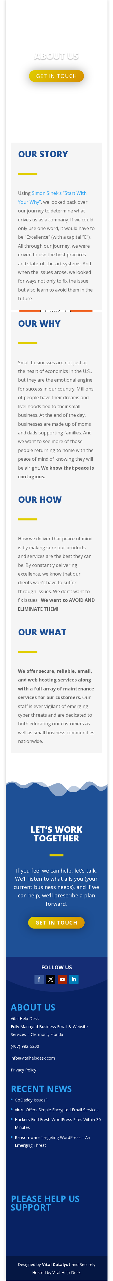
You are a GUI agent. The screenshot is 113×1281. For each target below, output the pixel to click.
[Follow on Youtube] (62, 979)
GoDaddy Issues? (31, 1100)
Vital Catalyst (56, 1264)
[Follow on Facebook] (39, 979)
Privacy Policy (23, 1070)
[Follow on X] (50, 979)
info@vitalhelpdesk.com (33, 1058)
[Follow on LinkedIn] (74, 979)
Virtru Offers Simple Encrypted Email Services (57, 1109)
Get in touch (56, 75)
